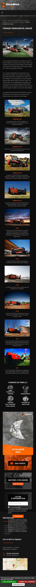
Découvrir (18, 484)
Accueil (5, 20)
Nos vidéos (16, 463)
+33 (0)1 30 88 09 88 (12, 553)
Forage (22, 22)
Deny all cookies (27, 582)
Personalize (18, 584)
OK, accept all (9, 582)
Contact (8, 534)
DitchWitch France (11, 6)
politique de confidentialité (21, 531)
